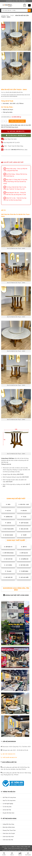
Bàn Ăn (7, 92)
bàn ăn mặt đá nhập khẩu (11, 96)
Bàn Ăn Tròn (20, 92)
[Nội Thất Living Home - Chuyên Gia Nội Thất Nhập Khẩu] (7, 5)
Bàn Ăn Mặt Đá (13, 92)
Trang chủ (5, 15)
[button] (24, 5)
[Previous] (1, 81)
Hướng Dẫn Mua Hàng (8, 824)
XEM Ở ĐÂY (20, 474)
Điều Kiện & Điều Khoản (9, 827)
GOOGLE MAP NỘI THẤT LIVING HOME (17, 595)
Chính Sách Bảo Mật (8, 839)
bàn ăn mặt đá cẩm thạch (18, 94)
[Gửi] (29, 10)
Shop (12, 15)
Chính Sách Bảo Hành (8, 836)
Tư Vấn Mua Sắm (7, 806)
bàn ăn (4, 94)
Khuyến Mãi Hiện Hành (8, 813)
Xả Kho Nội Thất (7, 810)
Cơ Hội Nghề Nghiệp (8, 803)
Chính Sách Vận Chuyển (9, 833)
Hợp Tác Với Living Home (9, 800)
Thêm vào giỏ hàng (17, 121)
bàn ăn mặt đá (10, 94)
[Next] (6, 81)
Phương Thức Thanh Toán (9, 830)
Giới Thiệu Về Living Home (9, 797)
